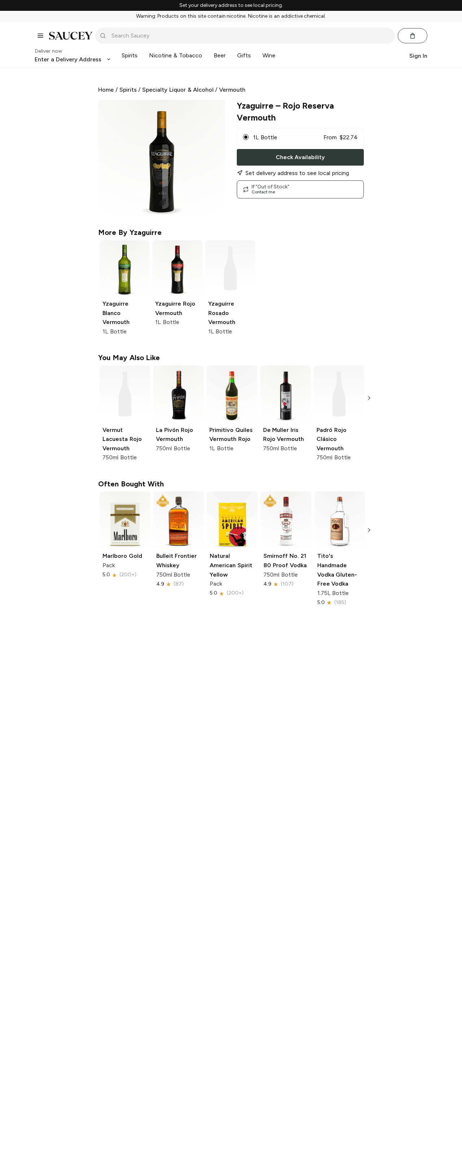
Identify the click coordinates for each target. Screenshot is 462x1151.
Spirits (128, 89)
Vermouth (232, 89)
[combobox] (250, 35)
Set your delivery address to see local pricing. (231, 5)
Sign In (418, 55)
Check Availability (300, 157)
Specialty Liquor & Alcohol (177, 89)
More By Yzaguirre (130, 232)
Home (106, 89)
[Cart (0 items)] (412, 35)
